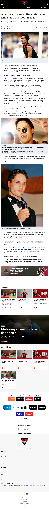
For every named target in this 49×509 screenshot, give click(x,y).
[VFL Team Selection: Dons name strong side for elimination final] (8, 380)
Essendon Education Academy (6, 476)
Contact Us (3, 463)
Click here (6, 259)
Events (2, 474)
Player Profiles (3, 456)
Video (16, 7)
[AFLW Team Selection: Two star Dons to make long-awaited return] (40, 299)
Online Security (24, 505)
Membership (43, 7)
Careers (2, 479)
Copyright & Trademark (24, 503)
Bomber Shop (3, 472)
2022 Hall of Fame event (24, 249)
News (3, 7)
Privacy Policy (30, 448)
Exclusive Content (4, 458)
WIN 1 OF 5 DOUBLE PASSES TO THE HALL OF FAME (17, 75)
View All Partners (23, 418)
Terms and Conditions (24, 499)
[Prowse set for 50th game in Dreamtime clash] (24, 299)
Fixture (28, 7)
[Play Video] (24, 130)
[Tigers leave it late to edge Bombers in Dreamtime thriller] (8, 299)
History (2, 461)
